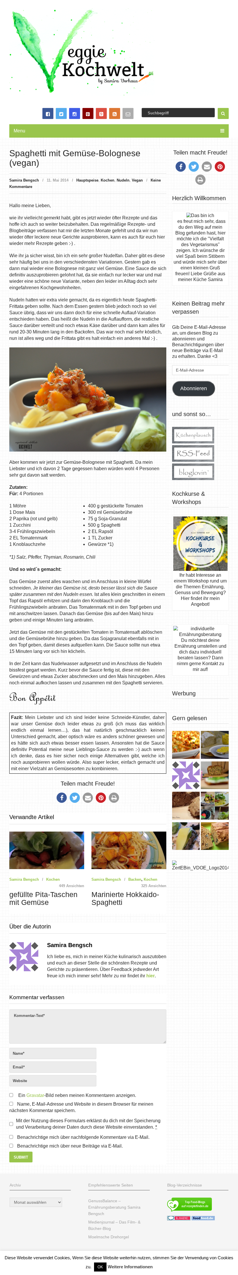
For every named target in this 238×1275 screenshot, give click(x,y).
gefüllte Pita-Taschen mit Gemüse (43, 898)
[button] (62, 798)
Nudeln (123, 180)
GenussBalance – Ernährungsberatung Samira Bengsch (114, 1207)
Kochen (107, 180)
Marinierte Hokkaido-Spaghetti (125, 898)
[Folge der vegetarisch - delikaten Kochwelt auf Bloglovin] (193, 478)
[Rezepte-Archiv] (214, 806)
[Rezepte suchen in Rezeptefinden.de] (189, 1212)
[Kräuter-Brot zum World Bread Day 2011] (186, 806)
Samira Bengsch (24, 180)
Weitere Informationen (130, 1266)
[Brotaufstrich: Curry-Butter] (214, 745)
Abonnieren (193, 388)
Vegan (137, 180)
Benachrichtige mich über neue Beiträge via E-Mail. (70, 1145)
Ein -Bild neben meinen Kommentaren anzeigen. (77, 1095)
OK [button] (100, 1267)
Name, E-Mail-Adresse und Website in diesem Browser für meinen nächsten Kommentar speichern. (81, 1107)
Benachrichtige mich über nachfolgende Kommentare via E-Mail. (83, 1137)
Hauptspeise (87, 180)
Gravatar (35, 1095)
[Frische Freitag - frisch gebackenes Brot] (186, 836)
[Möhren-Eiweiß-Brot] (214, 776)
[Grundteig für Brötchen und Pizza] (186, 776)
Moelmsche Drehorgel (108, 1237)
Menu (19, 130)
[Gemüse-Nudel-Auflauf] (186, 745)
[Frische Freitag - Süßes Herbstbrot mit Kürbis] (214, 836)
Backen (134, 879)
